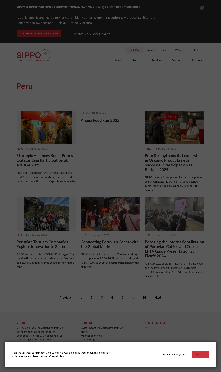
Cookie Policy (56, 356)
